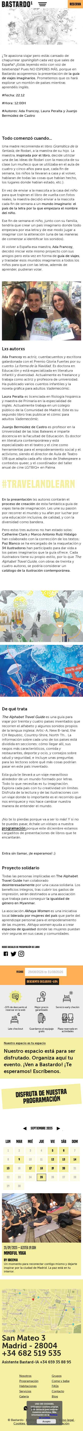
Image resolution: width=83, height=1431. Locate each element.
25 (41, 1177)
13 (63, 1159)
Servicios (25, 1391)
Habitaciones (28, 1386)
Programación (28, 1381)
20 (63, 1168)
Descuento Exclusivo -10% (42, 981)
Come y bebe (60, 1381)
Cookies (20, 1423)
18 (41, 1168)
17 (30, 1168)
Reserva (75, 4)
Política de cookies (48, 1416)
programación (14, 828)
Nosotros (25, 1375)
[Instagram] (21, 954)
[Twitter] (13, 954)
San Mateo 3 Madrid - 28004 (30, 1342)
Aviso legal (67, 1420)
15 (8, 1168)
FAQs (55, 1386)
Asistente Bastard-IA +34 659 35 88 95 (36, 1362)
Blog (55, 1396)
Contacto (58, 1391)
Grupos (57, 1375)
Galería (24, 1396)
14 (75, 1159)
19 (53, 1168)
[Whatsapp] (26, 1409)
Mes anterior (24, 1128)
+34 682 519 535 (31, 1353)
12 (52, 1159)
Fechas (19, 971)
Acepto (46, 1421)
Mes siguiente (58, 1128)
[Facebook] (6, 954)
